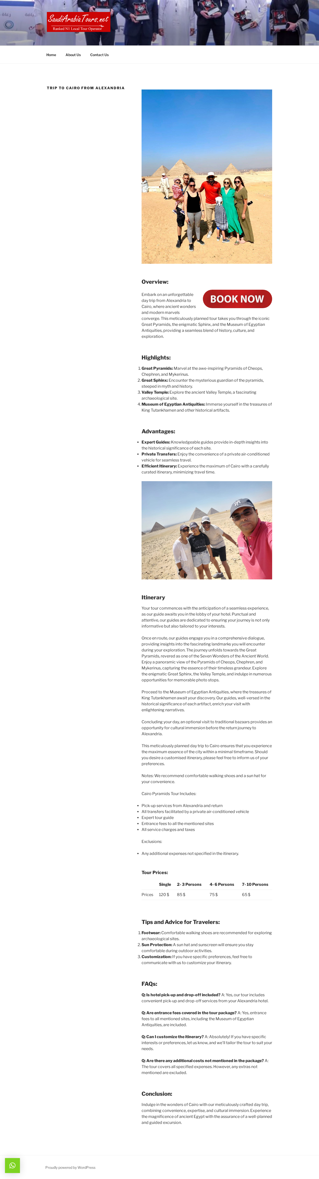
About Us (73, 55)
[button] (12, 1165)
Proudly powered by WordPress (70, 1167)
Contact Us (99, 55)
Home (51, 55)
